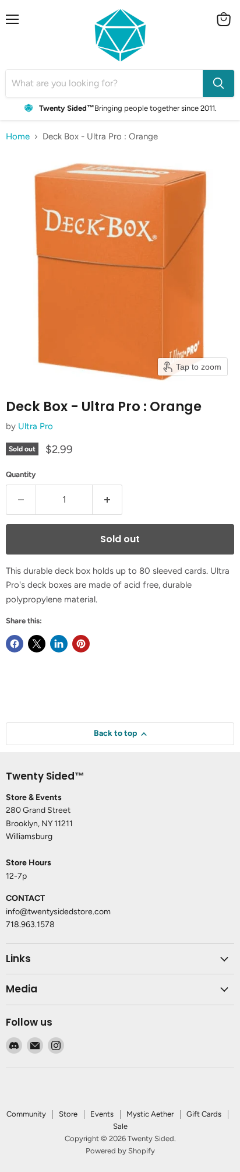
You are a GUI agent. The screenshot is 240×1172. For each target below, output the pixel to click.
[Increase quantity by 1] (107, 500)
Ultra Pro (35, 426)
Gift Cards (203, 1114)
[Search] (218, 83)
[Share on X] (36, 643)
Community (26, 1114)
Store (68, 1114)
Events (102, 1114)
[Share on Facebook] (14, 643)
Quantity (21, 474)
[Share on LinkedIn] (59, 643)
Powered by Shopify (120, 1150)
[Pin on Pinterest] (81, 643)
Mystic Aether (150, 1114)
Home (18, 137)
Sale (120, 1126)
